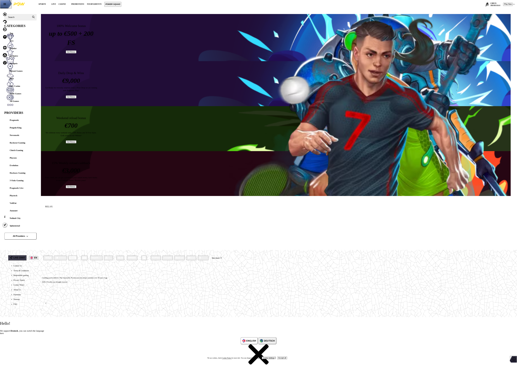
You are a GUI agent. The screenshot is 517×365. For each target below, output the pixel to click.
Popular (13, 48)
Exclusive (14, 56)
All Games (14, 101)
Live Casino (15, 86)
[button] (25, 361)
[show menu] (514, 4)
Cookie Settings (269, 358)
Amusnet (14, 211)
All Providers (19, 236)
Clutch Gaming (16, 150)
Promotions (77, 4)
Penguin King (16, 128)
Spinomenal (15, 226)
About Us (17, 290)
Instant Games (16, 71)
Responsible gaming (21, 275)
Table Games (15, 94)
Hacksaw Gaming (17, 173)
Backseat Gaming (17, 143)
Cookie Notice (18, 285)
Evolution (14, 165)
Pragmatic (14, 120)
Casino (62, 4)
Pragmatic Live (16, 188)
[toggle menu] (6, 4)
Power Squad (112, 4)
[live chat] (513, 359)
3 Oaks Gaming (17, 180)
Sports (42, 4)
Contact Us (17, 266)
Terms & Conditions (21, 271)
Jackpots (14, 63)
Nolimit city (15, 218)
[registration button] (48, 258)
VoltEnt (13, 203)
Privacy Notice (19, 280)
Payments (17, 295)
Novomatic (14, 135)
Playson (13, 158)
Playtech (13, 195)
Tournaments (94, 4)
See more (216, 258)
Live (53, 4)
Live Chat (19, 258)
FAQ (15, 304)
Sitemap (16, 299)
